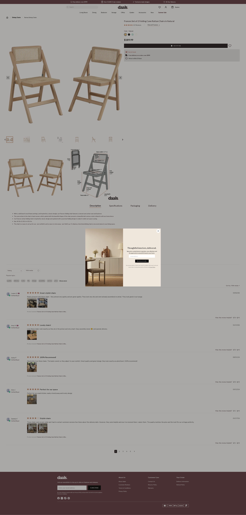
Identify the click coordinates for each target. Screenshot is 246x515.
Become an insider (142, 261)
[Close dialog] (158, 231)
